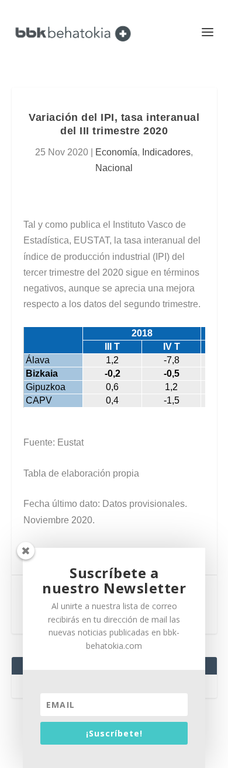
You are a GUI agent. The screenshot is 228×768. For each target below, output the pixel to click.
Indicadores (166, 152)
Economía (116, 152)
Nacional (114, 168)
